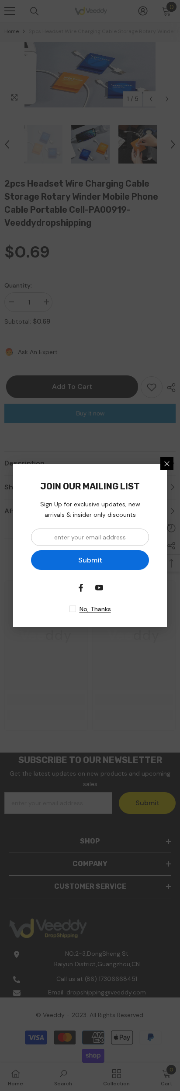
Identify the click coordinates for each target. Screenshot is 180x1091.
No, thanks (95, 609)
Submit (90, 560)
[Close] (166, 463)
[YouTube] (99, 588)
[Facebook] (81, 588)
